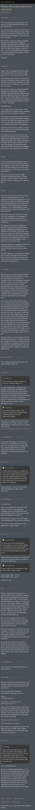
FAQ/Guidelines (19, 798)
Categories (9, 798)
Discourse (11, 805)
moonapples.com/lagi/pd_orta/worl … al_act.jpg (15, 428)
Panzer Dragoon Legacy (8, 2)
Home (2, 798)
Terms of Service (6, 801)
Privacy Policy (17, 801)
